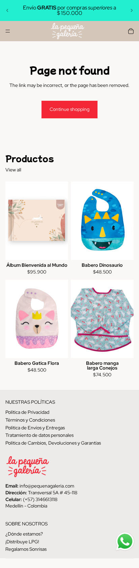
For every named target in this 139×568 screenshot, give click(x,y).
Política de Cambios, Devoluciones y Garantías (53, 443)
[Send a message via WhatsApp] (125, 541)
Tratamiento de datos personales (39, 435)
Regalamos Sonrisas (26, 549)
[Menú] (8, 31)
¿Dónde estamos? (24, 534)
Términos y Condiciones (30, 420)
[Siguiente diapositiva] (131, 10)
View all (13, 170)
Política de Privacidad (27, 412)
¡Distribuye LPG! (22, 541)
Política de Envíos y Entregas (35, 427)
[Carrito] (130, 31)
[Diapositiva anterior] (7, 10)
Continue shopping (69, 109)
